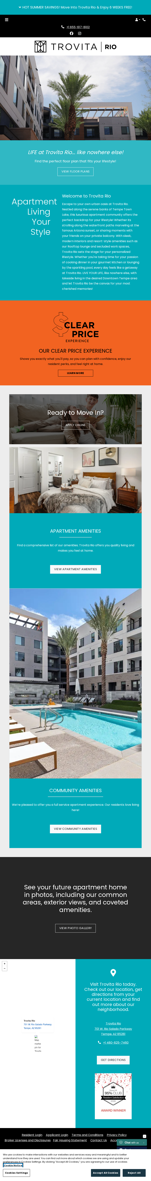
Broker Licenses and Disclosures (28, 1140)
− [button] (4, 968)
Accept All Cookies (105, 1173)
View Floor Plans (76, 171)
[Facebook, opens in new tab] (71, 33)
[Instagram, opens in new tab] (79, 33)
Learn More (75, 373)
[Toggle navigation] (6, 19)
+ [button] (4, 963)
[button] (75, 7)
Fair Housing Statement (70, 1140)
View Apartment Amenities (75, 569)
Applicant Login (57, 1135)
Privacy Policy (117, 1135)
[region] (75, 1165)
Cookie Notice (13, 1165)
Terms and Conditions (87, 1135)
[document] (38, 1043)
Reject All (134, 1173)
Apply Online (77, 425)
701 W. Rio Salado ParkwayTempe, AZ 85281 (38, 1026)
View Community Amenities (75, 829)
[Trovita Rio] (38, 1043)
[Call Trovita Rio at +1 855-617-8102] (144, 19)
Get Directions (113, 1060)
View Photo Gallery (75, 928)
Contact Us (98, 1140)
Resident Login (32, 1135)
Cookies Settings (16, 1173)
